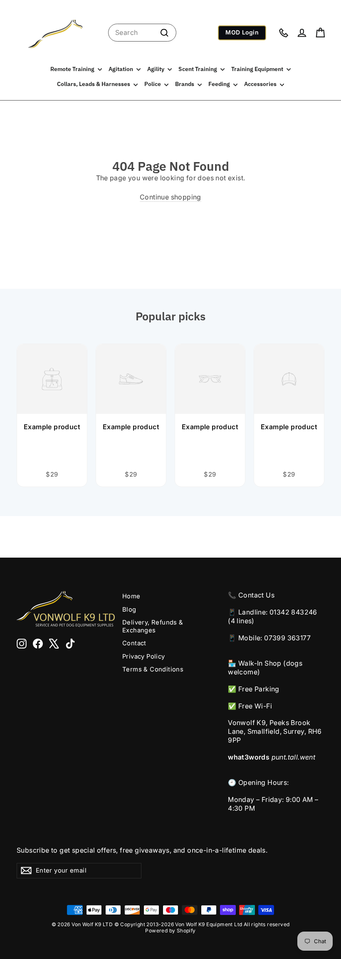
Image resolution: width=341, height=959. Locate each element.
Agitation (121, 69)
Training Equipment (257, 69)
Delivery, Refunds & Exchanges (152, 626)
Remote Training (73, 69)
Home (131, 596)
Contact (134, 643)
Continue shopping (170, 197)
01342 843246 (293, 612)
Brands (185, 84)
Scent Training (198, 69)
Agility (156, 69)
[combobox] (142, 33)
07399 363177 (287, 638)
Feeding (219, 84)
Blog (129, 609)
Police (153, 84)
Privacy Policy (143, 656)
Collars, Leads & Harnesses (94, 84)
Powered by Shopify (170, 930)
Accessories (261, 84)
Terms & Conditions (152, 669)
